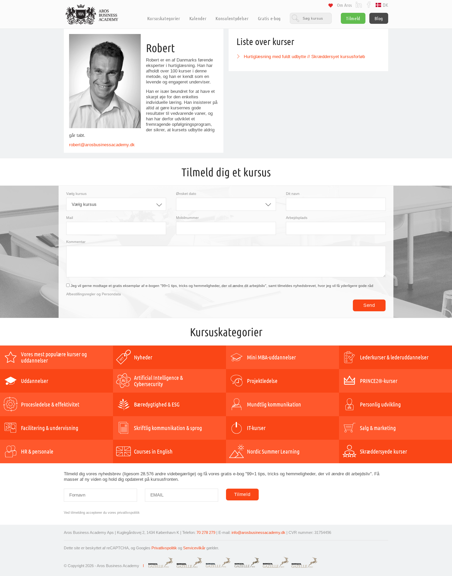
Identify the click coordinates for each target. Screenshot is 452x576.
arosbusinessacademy (107, 144)
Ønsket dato (186, 193)
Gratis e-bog (269, 18)
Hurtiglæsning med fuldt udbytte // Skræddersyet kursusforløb (304, 56)
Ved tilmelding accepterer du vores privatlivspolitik (102, 513)
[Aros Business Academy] (92, 14)
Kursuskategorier (163, 18)
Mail (69, 218)
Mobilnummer (187, 218)
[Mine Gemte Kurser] (330, 6)
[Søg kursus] (311, 18)
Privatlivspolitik (164, 548)
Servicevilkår (194, 548)
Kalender (198, 18)
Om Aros (344, 5)
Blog (379, 18)
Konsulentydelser (232, 18)
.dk (132, 144)
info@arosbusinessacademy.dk (258, 532)
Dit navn (293, 193)
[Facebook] (369, 4)
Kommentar (76, 242)
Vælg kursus (76, 193)
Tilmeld (353, 18)
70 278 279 (205, 532)
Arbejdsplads (296, 218)
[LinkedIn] (359, 4)
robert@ (77, 144)
